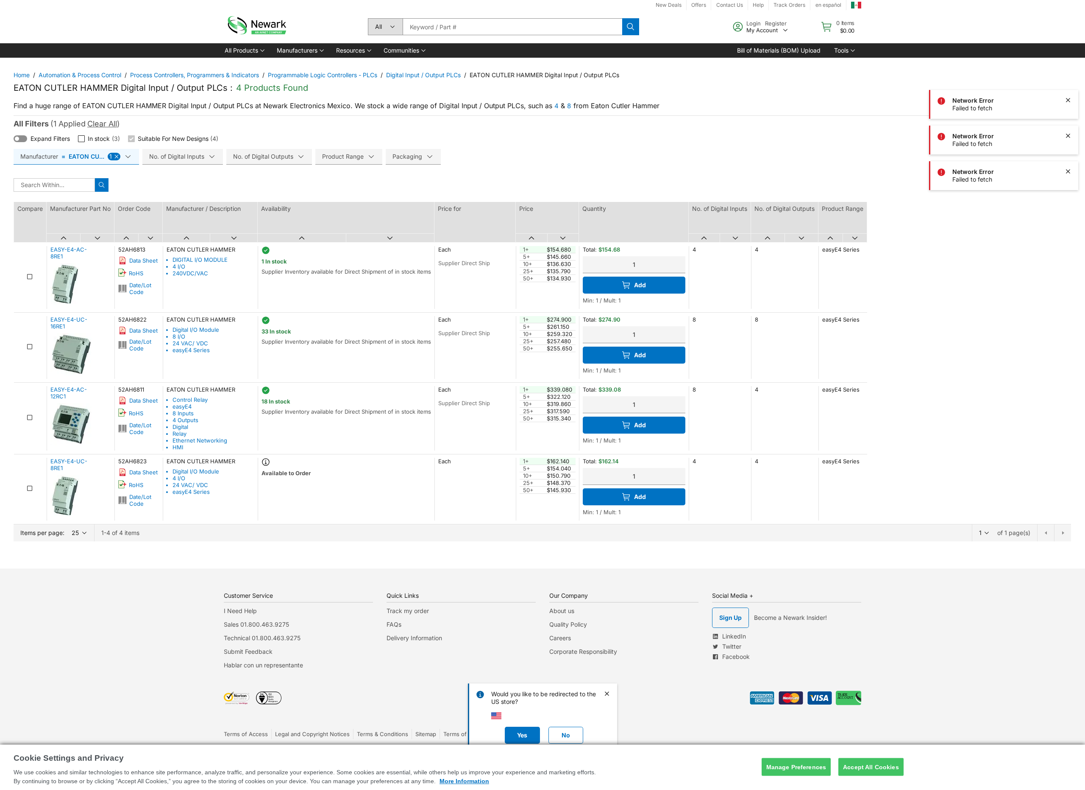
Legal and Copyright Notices (312, 734)
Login (753, 23)
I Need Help (240, 610)
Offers (698, 5)
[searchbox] (512, 26)
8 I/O (178, 336)
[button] (244, 50)
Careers (560, 638)
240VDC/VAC (190, 273)
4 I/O (178, 266)
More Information (464, 781)
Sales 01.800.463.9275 (256, 624)
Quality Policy (568, 624)
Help (758, 5)
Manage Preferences (796, 766)
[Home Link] (256, 26)
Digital (180, 426)
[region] (542, 767)
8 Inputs (183, 413)
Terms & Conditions (382, 734)
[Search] (630, 26)
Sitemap (425, 734)
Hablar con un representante (263, 665)
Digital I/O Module (195, 329)
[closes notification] (1068, 64)
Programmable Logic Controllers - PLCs (322, 74)
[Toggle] (20, 138)
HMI (177, 447)
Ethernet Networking (199, 440)
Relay (179, 433)
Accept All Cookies (871, 766)
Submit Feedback (248, 651)
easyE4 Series (191, 350)
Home (22, 74)
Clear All (102, 123)
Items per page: (42, 532)
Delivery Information (414, 638)
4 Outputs (185, 420)
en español (828, 5)
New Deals (669, 5)
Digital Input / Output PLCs (423, 74)
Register (776, 23)
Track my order (408, 610)
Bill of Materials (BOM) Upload (779, 50)
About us (561, 610)
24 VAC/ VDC (190, 343)
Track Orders (789, 5)
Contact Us (729, 5)
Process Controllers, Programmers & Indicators (194, 74)
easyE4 (182, 406)
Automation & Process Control (80, 74)
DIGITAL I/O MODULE (200, 259)
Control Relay (190, 399)
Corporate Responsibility (583, 651)
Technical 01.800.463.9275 (262, 638)
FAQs (394, 624)
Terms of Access (246, 734)
